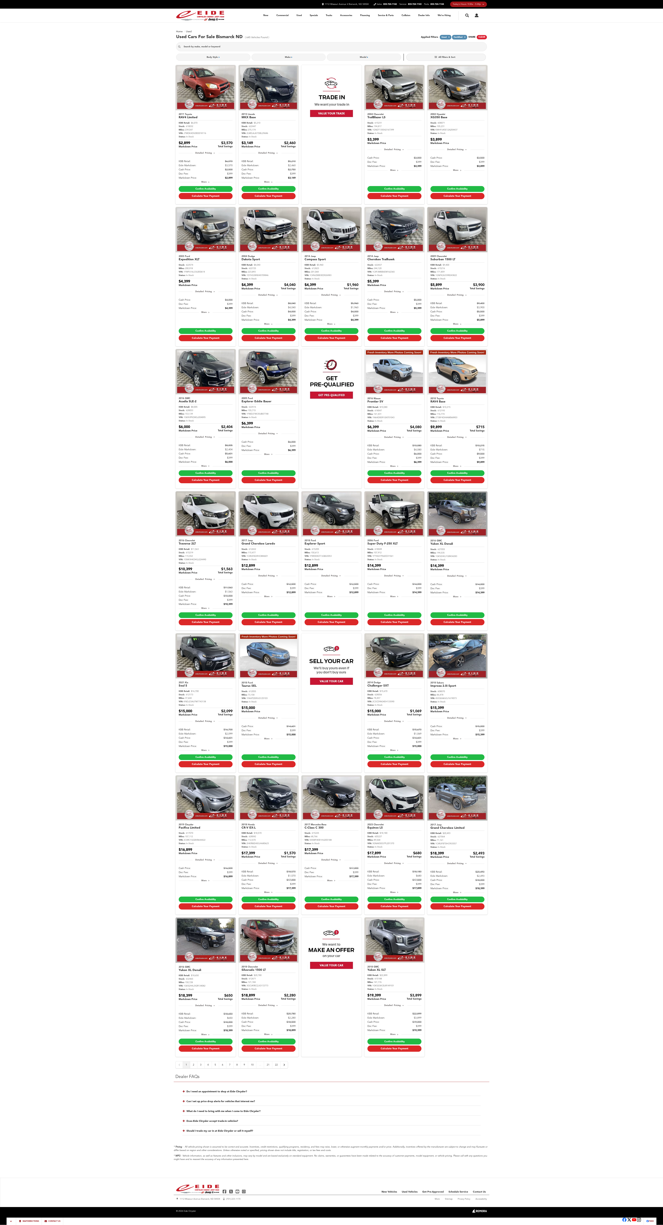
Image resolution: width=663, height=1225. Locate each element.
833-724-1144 (437, 4)
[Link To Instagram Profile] (244, 1191)
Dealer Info (424, 15)
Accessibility (481, 1199)
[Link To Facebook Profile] (225, 1191)
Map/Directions (30, 1221)
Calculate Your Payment (205, 196)
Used (299, 15)
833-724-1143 (414, 4)
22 (276, 1065)
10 (252, 1065)
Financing (365, 15)
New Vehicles (389, 1192)
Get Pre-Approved (433, 1192)
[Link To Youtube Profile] (634, 1221)
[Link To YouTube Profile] (238, 1191)
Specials (314, 15)
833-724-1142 (390, 4)
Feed (651, 1221)
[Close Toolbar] (11, 1221)
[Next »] (284, 1064)
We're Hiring (444, 15)
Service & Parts (386, 15)
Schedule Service (458, 1192)
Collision (406, 15)
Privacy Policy (464, 1199)
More (204, 182)
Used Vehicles (409, 1192)
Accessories (346, 15)
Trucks (329, 15)
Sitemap (449, 1199)
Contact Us (479, 1192)
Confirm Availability (205, 189)
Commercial (282, 15)
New (265, 15)
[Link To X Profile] (231, 1191)
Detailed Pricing (203, 153)
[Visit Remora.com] (479, 1212)
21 (268, 1065)
